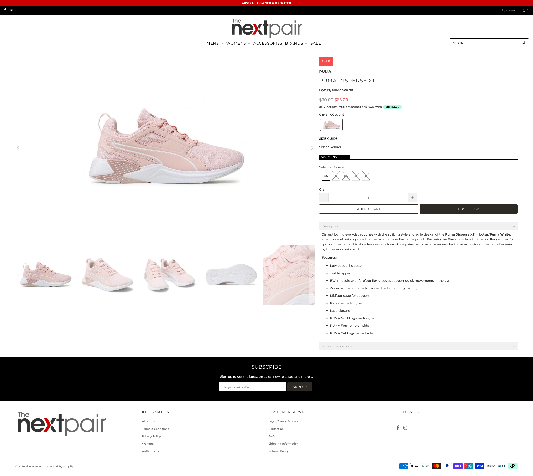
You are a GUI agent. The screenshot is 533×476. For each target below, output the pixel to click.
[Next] (312, 147)
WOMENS (329, 157)
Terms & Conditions (155, 428)
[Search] (523, 42)
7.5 (326, 175)
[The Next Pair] (266, 27)
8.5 (346, 175)
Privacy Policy (151, 436)
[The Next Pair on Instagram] (11, 10)
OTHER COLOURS (331, 114)
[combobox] (489, 42)
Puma (325, 71)
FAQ (272, 436)
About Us (148, 421)
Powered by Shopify (59, 466)
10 (366, 175)
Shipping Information (284, 443)
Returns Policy (278, 451)
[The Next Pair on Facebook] (5, 10)
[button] (215, 43)
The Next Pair (35, 466)
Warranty (148, 443)
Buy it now (468, 209)
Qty (321, 189)
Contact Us (276, 428)
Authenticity (150, 451)
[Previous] (18, 147)
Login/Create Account (284, 421)
